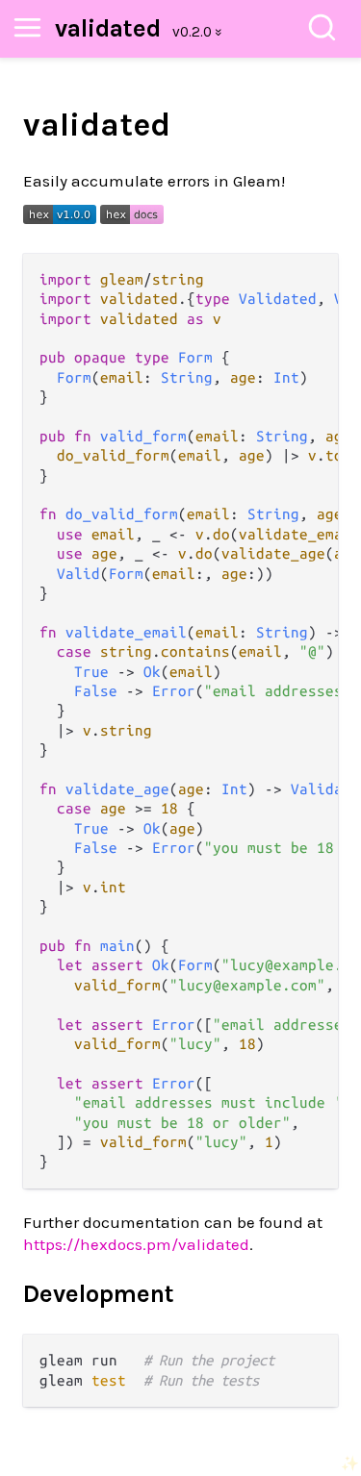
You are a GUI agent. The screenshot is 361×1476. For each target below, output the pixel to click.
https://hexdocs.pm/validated (136, 1244)
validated (108, 28)
